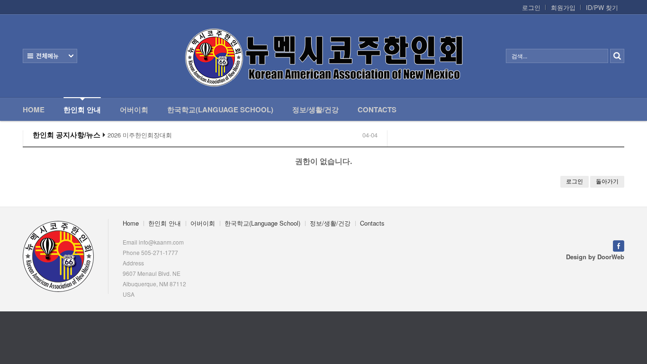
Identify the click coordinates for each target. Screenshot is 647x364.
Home (34, 109)
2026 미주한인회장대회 (140, 135)
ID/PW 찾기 (602, 7)
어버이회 (134, 109)
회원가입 (563, 7)
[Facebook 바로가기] (618, 244)
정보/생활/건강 (315, 109)
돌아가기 (607, 181)
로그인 (531, 7)
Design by (595, 256)
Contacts (377, 109)
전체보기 (50, 56)
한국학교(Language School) (220, 109)
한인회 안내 (82, 109)
